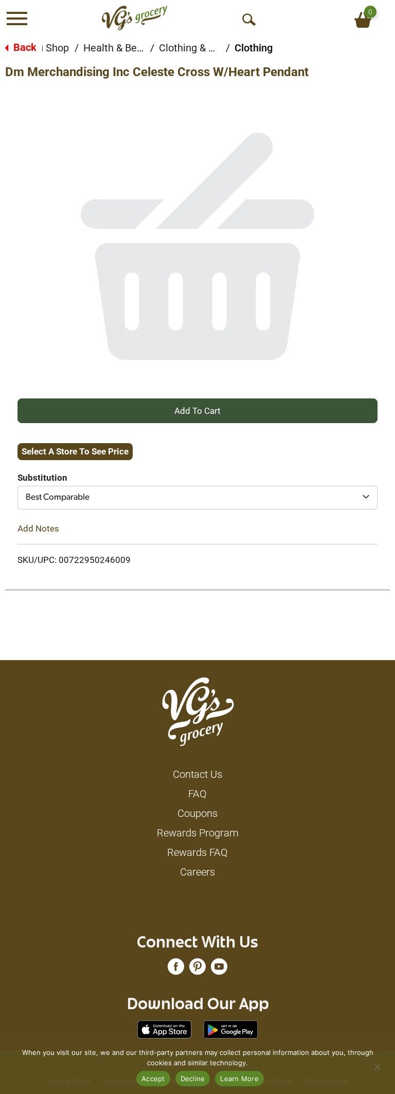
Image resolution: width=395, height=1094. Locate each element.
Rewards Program (198, 833)
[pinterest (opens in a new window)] (197, 969)
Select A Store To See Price (75, 451)
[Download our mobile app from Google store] (231, 1029)
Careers (197, 872)
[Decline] (377, 1067)
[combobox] (197, 497)
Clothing (254, 48)
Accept (153, 1078)
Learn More (239, 1078)
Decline (193, 1078)
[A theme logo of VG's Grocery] (134, 18)
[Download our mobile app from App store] (164, 1029)
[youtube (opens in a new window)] (219, 969)
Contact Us (197, 774)
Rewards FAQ (197, 852)
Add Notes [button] (38, 528)
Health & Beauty (119, 48)
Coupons (197, 813)
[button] (197, 410)
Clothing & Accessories (211, 48)
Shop (57, 48)
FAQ (197, 794)
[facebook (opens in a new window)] (176, 969)
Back (24, 47)
